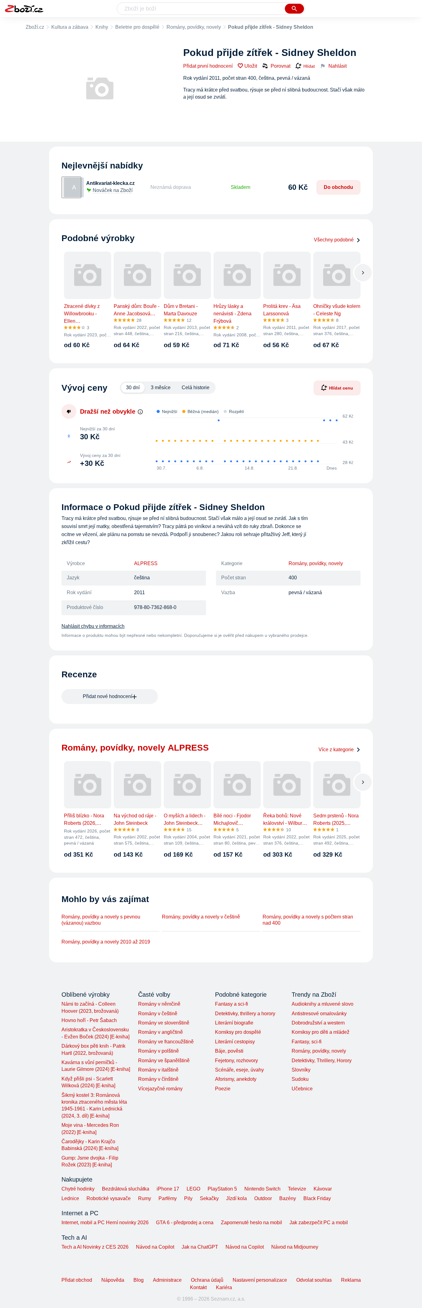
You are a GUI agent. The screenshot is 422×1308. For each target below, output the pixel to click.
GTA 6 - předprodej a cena (184, 1222)
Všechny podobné (334, 239)
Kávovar (323, 1188)
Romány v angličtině (160, 1032)
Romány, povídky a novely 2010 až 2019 (105, 941)
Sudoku (300, 1079)
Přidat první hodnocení (208, 66)
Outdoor (263, 1198)
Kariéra (224, 1287)
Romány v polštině (158, 1051)
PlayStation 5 (222, 1188)
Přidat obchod (76, 1280)
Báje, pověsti (229, 1051)
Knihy (101, 27)
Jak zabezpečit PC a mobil (318, 1222)
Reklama (351, 1280)
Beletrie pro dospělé (137, 27)
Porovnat (280, 66)
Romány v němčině (159, 1004)
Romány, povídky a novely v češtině (201, 916)
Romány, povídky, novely (194, 27)
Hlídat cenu (341, 387)
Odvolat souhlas (314, 1280)
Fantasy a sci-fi (231, 1004)
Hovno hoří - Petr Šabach (89, 1020)
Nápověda (112, 1280)
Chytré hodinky (78, 1188)
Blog (138, 1280)
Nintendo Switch (262, 1188)
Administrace (167, 1280)
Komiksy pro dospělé (238, 1032)
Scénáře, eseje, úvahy (239, 1069)
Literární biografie (234, 1022)
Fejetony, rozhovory (236, 1060)
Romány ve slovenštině (163, 1022)
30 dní (133, 387)
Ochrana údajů (207, 1280)
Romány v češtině (157, 1013)
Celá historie (195, 387)
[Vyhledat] (294, 9)
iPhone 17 (168, 1188)
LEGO (193, 1188)
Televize (297, 1188)
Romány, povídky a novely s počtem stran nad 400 (308, 920)
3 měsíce (161, 387)
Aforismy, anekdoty (235, 1079)
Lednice (70, 1198)
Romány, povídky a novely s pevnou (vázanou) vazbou (100, 920)
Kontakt (198, 1287)
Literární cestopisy (235, 1041)
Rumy (144, 1198)
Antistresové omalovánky (319, 1013)
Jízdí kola (236, 1198)
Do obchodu (338, 187)
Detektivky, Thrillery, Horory (322, 1060)
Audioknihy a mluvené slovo (322, 1004)
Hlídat (309, 66)
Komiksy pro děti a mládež (320, 1032)
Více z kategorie (336, 749)
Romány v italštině (158, 1069)
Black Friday (317, 1198)
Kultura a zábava (69, 27)
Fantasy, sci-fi (307, 1041)
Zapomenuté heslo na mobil (251, 1222)
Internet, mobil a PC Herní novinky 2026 (105, 1222)
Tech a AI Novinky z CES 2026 (95, 1247)
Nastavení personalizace (260, 1280)
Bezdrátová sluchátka (125, 1188)
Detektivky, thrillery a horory (245, 1013)
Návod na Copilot (155, 1247)
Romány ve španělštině (164, 1060)
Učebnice (302, 1088)
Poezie (222, 1088)
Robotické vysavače (109, 1198)
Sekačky (209, 1198)
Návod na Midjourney (294, 1247)
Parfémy (167, 1198)
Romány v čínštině (158, 1079)
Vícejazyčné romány (160, 1088)
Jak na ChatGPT (200, 1247)
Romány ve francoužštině (166, 1041)
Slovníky (301, 1069)
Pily (188, 1198)
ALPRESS (146, 563)
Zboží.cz (35, 27)
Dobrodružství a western (318, 1022)
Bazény (287, 1198)
